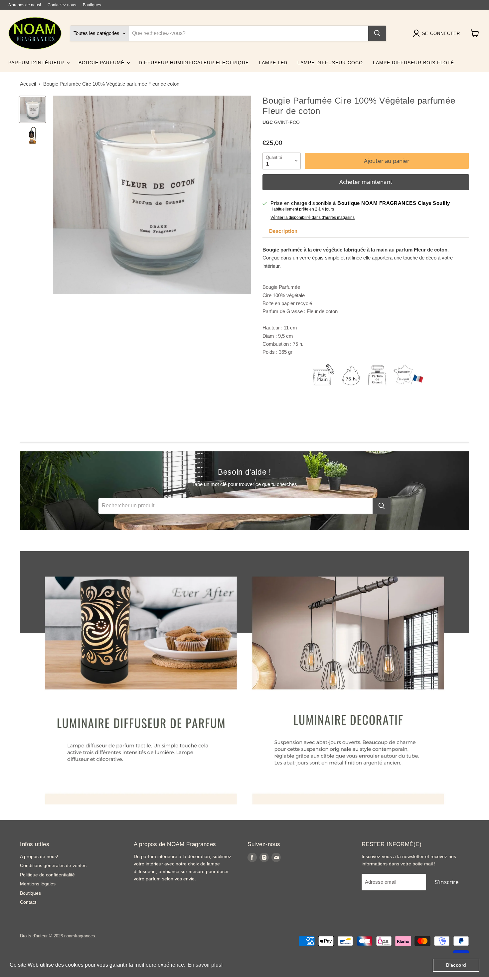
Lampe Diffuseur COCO (330, 62)
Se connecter (441, 33)
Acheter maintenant (365, 182)
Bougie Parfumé (102, 62)
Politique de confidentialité (47, 874)
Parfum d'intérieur (37, 62)
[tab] (282, 231)
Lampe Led (273, 62)
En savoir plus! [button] (205, 965)
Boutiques (92, 5)
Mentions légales (38, 883)
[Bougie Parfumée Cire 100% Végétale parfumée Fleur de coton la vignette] (32, 109)
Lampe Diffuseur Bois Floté (413, 62)
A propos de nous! (24, 5)
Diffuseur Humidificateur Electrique (193, 62)
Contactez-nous (62, 5)
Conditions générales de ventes (53, 865)
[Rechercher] (377, 33)
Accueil (28, 84)
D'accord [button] (456, 965)
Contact (28, 902)
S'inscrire (447, 882)
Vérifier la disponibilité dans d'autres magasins (312, 217)
